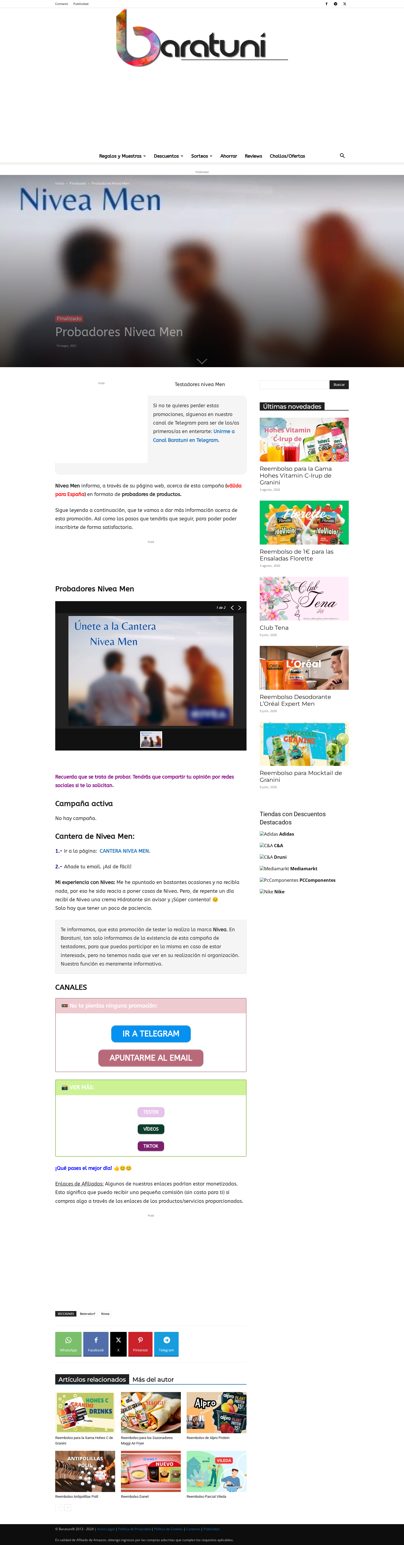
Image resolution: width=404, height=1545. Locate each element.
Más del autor (153, 1379)
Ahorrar (228, 156)
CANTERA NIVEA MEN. (126, 851)
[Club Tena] (304, 599)
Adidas (286, 834)
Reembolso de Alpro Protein (208, 1438)
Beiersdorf (87, 1314)
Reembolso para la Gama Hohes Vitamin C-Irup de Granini (296, 475)
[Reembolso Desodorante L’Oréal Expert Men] (304, 668)
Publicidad (80, 4)
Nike (279, 892)
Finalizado (78, 183)
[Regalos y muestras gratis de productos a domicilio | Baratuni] (202, 37)
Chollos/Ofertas (287, 156)
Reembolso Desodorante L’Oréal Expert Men (295, 700)
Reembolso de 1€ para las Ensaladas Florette (296, 555)
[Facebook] (326, 4)
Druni (280, 857)
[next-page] (67, 1507)
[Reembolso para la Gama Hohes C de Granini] (85, 1412)
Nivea (105, 1314)
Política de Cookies (168, 1529)
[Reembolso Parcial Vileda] (217, 1471)
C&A (278, 846)
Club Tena (274, 627)
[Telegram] (335, 4)
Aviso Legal (106, 1529)
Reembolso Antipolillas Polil (76, 1496)
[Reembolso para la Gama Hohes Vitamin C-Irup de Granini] (304, 440)
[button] (342, 156)
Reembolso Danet (135, 1496)
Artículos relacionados (92, 1379)
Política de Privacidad (134, 1529)
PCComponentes (318, 880)
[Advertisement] (202, 108)
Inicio (59, 183)
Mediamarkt (303, 869)
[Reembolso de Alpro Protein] (217, 1412)
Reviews (253, 156)
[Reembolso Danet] (151, 1471)
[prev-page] (58, 1507)
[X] (345, 4)
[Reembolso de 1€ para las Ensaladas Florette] (304, 523)
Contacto (61, 4)
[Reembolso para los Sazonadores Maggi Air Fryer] (151, 1412)
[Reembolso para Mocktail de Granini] (304, 744)
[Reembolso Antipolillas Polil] (85, 1471)
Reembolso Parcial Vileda (206, 1496)
